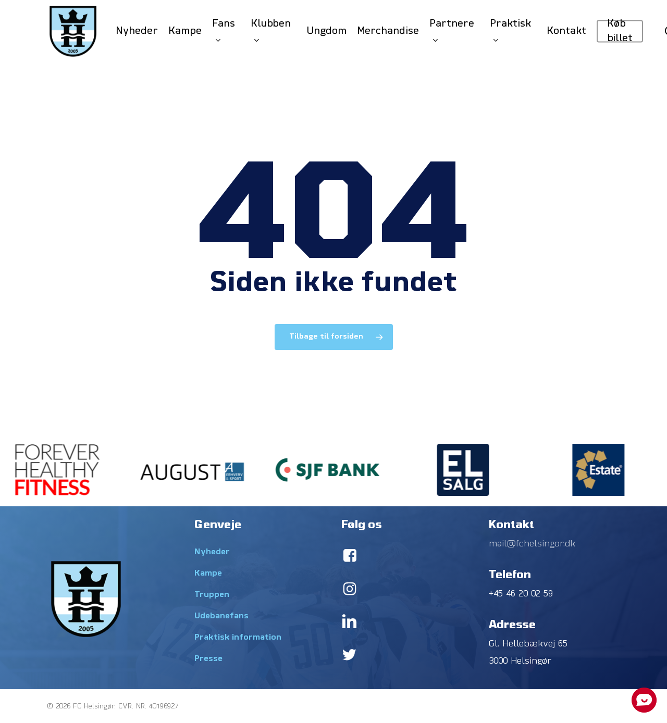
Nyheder (212, 552)
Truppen (211, 595)
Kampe (208, 573)
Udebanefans (221, 616)
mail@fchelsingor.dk (532, 544)
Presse (208, 659)
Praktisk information (237, 637)
